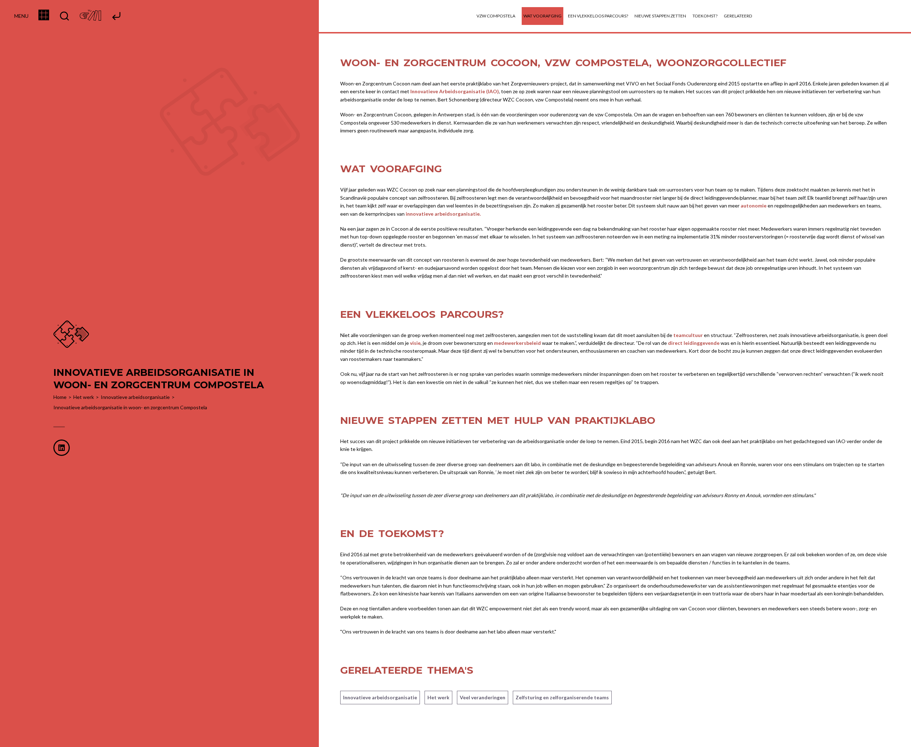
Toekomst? (705, 16)
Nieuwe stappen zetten (660, 16)
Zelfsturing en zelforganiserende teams (562, 697)
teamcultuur (688, 335)
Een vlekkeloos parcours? (598, 16)
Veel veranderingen (482, 697)
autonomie (754, 205)
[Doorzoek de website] (64, 16)
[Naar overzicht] (44, 18)
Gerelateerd (738, 16)
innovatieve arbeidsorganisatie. (443, 214)
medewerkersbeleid (517, 343)
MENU (21, 16)
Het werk (438, 697)
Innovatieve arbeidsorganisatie (380, 697)
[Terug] (116, 16)
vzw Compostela (495, 16)
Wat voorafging (542, 16)
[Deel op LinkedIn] (61, 448)
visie (415, 343)
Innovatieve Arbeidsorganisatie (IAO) (454, 91)
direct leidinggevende (694, 343)
